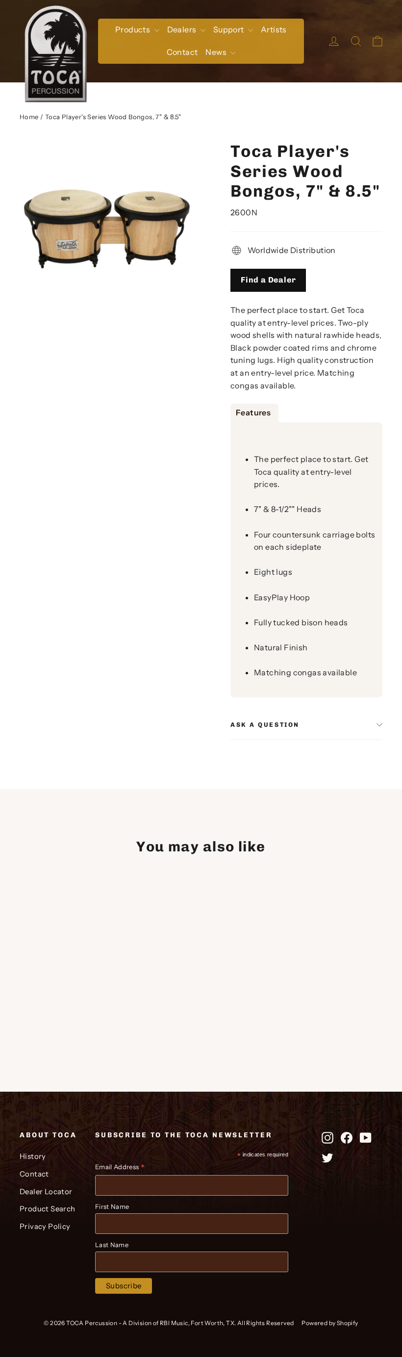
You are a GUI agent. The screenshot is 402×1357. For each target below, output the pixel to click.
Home (29, 117)
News (216, 52)
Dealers (182, 29)
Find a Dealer (268, 279)
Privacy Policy (45, 1226)
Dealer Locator (46, 1191)
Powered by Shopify (330, 1323)
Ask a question (265, 724)
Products (133, 29)
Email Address (120, 1168)
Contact (182, 52)
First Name (112, 1206)
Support (229, 29)
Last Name (111, 1245)
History (33, 1156)
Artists (274, 29)
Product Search (47, 1208)
